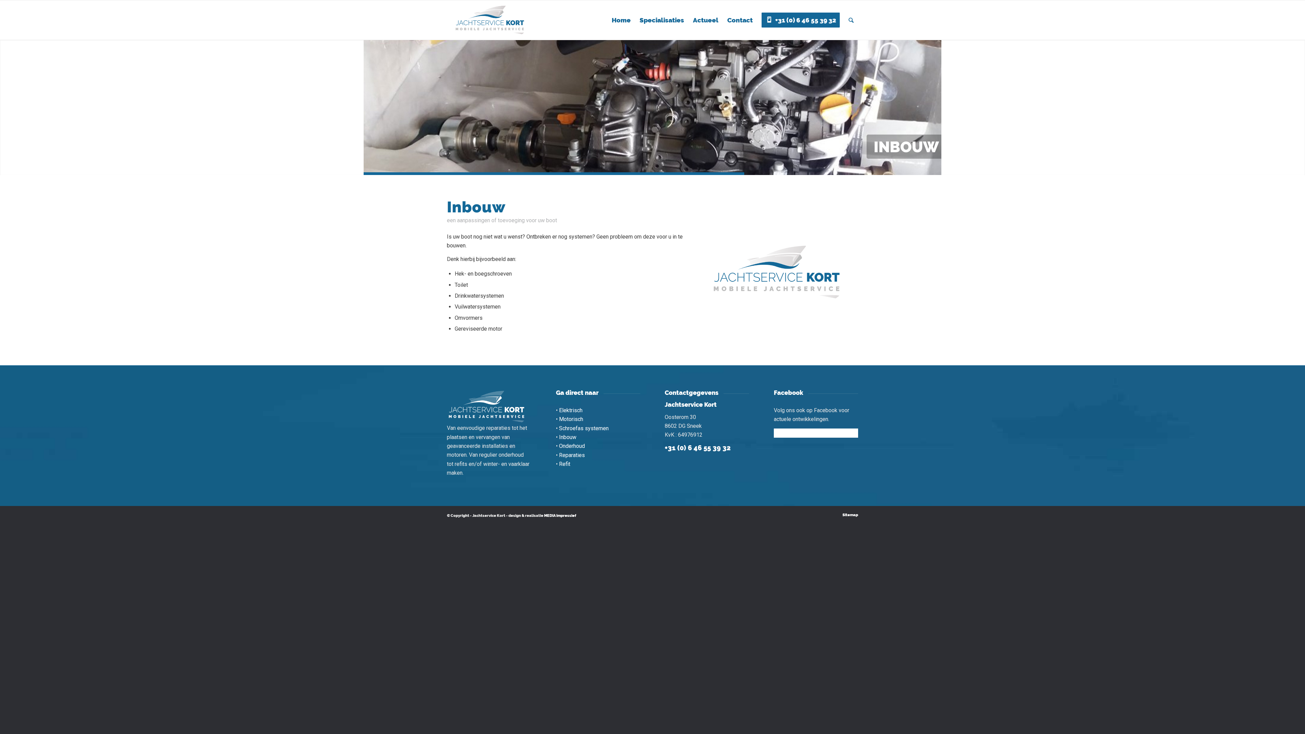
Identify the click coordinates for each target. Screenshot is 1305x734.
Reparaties (572, 455)
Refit (564, 464)
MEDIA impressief (560, 515)
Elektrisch (570, 410)
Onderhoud (572, 446)
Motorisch (571, 419)
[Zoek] (851, 20)
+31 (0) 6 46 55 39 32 (698, 448)
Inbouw (567, 437)
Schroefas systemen (584, 428)
